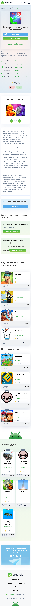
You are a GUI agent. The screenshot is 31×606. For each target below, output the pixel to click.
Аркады (15, 8)
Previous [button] (11, 121)
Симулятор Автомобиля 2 (7, 462)
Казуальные (7, 497)
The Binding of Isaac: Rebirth (21, 394)
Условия (15, 590)
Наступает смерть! (20, 293)
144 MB (26, 304)
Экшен (17, 279)
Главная (3, 8)
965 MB (12, 475)
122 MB (26, 285)
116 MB (26, 386)
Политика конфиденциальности (15, 583)
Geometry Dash (19, 374)
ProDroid (17, 556)
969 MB (12, 504)
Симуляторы (19, 316)
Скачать (16, 38)
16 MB (12, 534)
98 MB (27, 323)
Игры (10, 8)
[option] (15, 110)
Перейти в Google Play (21, 76)
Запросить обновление (15, 44)
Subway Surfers (19, 412)
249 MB (26, 423)
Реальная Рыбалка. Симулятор (7, 522)
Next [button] (19, 121)
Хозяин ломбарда (20, 311)
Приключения (19, 297)
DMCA (15, 587)
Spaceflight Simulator (23, 492)
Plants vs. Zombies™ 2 (8, 492)
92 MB (27, 342)
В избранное (16, 34)
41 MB (27, 405)
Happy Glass (18, 330)
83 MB (27, 504)
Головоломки (19, 335)
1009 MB (26, 367)
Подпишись (15, 206)
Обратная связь (20, 594)
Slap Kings (18, 274)
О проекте (15, 580)
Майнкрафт (18, 356)
